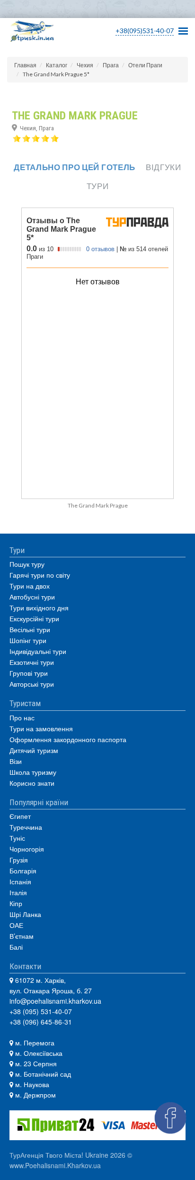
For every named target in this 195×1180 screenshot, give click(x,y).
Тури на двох (29, 585)
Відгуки (163, 167)
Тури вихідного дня (39, 607)
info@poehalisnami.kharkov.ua (55, 1001)
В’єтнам (21, 936)
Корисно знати (31, 783)
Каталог (56, 65)
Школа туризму (32, 772)
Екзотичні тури (31, 662)
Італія (18, 892)
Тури (98, 186)
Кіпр (15, 903)
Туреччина (25, 827)
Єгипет (20, 816)
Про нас (22, 717)
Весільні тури (29, 629)
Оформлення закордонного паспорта (67, 739)
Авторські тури (31, 684)
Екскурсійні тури (34, 618)
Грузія (18, 859)
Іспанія (20, 881)
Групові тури (28, 673)
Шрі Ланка (25, 914)
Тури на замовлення (41, 728)
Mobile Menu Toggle (183, 28)
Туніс (17, 838)
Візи (15, 761)
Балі (16, 947)
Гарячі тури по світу (39, 575)
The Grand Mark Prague (98, 505)
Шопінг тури (27, 640)
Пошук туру (26, 564)
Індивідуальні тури (37, 651)
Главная (25, 65)
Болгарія (22, 870)
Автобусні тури (32, 596)
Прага (111, 65)
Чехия (85, 65)
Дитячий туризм (33, 750)
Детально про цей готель (74, 167)
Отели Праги (145, 65)
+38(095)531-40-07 (144, 31)
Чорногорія (26, 848)
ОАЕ (16, 925)
